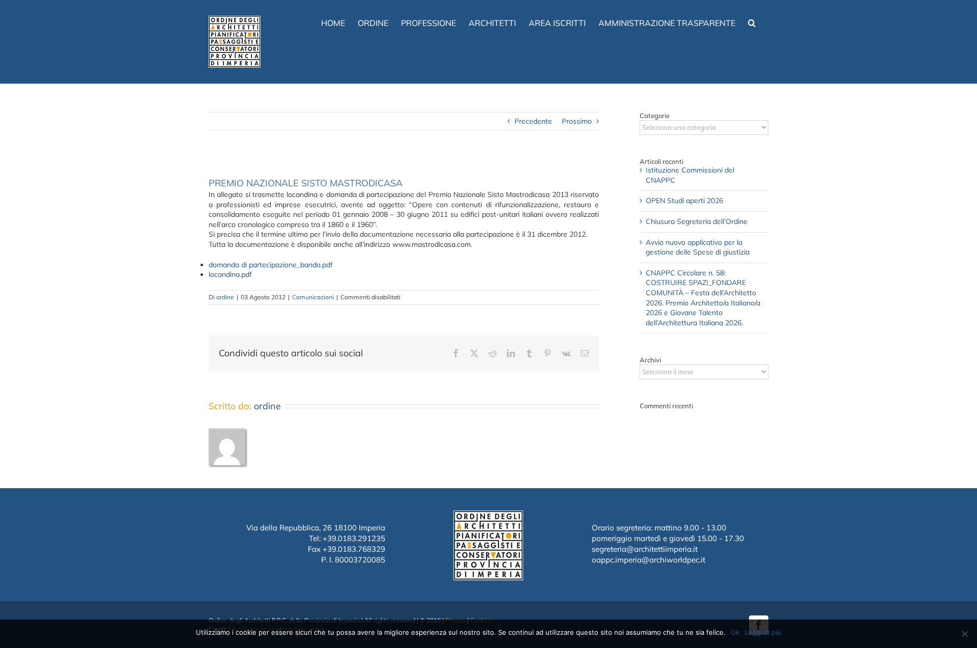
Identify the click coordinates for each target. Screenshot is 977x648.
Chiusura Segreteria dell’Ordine (697, 221)
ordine (225, 297)
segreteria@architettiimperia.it (645, 549)
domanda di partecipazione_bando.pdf (271, 264)
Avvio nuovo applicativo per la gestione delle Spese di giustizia (698, 247)
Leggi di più (762, 632)
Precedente (533, 121)
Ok (735, 632)
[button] (752, 22)
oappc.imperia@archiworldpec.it (648, 560)
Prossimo (577, 121)
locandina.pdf (230, 274)
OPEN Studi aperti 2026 (684, 200)
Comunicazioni (313, 297)
